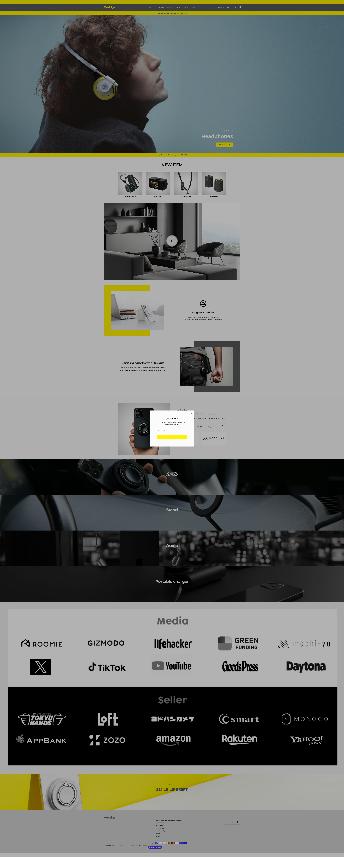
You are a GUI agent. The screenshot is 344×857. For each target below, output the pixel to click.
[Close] (191, 413)
